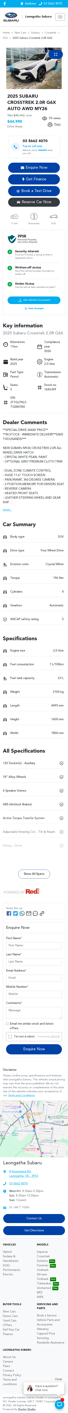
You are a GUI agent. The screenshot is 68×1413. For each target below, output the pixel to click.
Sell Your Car (11, 1329)
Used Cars (9, 1320)
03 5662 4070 (53, 3)
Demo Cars (10, 1316)
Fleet (6, 1366)
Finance (8, 1334)
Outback (43, 1270)
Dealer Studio (27, 1409)
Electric (8, 1274)
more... (7, 509)
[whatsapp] (22, 913)
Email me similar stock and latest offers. (31, 1026)
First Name (14, 938)
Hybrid (7, 1252)
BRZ (39, 1292)
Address (30, 3)
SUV (5, 38)
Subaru (35, 32)
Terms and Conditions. (21, 1095)
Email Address (16, 970)
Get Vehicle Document (36, 300)
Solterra (42, 1261)
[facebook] (9, 913)
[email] (29, 913)
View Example (36, 308)
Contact (8, 1370)
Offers (7, 1325)
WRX (40, 1297)
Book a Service (47, 1315)
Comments (14, 1003)
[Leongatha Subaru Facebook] (5, 3)
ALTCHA (55, 1037)
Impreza (42, 1252)
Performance (11, 1270)
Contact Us (34, 1218)
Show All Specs (34, 874)
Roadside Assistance (50, 1342)
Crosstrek (50, 32)
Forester (42, 1265)
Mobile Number (17, 986)
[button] (60, 17)
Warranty (43, 1329)
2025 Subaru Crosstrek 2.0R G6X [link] (32, 38)
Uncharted (44, 1288)
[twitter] (15, 913)
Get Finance (36, 179)
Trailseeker (44, 1283)
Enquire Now (34, 1049)
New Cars (20, 32)
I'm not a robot (24, 1036)
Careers (8, 1361)
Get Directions (34, 1230)
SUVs (6, 1265)
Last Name (14, 954)
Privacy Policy (12, 1375)
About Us (9, 1357)
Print (57, 124)
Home (6, 32)
